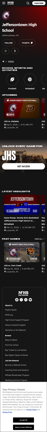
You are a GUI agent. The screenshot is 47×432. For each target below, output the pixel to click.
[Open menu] (4, 3)
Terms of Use (7, 412)
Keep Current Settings (23, 427)
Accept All (23, 420)
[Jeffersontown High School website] (5, 51)
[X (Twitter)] (21, 299)
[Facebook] (16, 299)
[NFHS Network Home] (11, 3)
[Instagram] (25, 299)
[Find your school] (28, 3)
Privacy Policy (31, 409)
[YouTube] (30, 299)
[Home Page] (3, 61)
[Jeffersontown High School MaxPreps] (15, 51)
